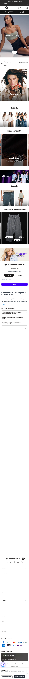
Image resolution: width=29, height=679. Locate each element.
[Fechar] (27, 673)
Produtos (4, 611)
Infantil (3, 578)
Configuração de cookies (6, 676)
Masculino (20, 275)
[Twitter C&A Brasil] (18, 562)
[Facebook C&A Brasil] (22, 562)
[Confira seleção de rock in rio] (14, 182)
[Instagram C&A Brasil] (7, 562)
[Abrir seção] (17, 568)
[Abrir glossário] (16, 600)
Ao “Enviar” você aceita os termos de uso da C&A (14, 288)
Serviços (4, 616)
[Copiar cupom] (26, 4)
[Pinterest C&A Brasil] (14, 562)
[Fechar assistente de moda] (26, 655)
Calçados (4, 583)
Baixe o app (4, 621)
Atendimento (5, 626)
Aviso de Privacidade (9, 674)
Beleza (3, 592)
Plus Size (4, 587)
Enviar (14, 284)
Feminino (9, 275)
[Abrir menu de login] (21, 8)
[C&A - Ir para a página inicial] (6, 8)
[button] (18, 8)
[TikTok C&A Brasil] (11, 562)
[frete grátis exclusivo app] (14, 14)
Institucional (4, 607)
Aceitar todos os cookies (19, 676)
